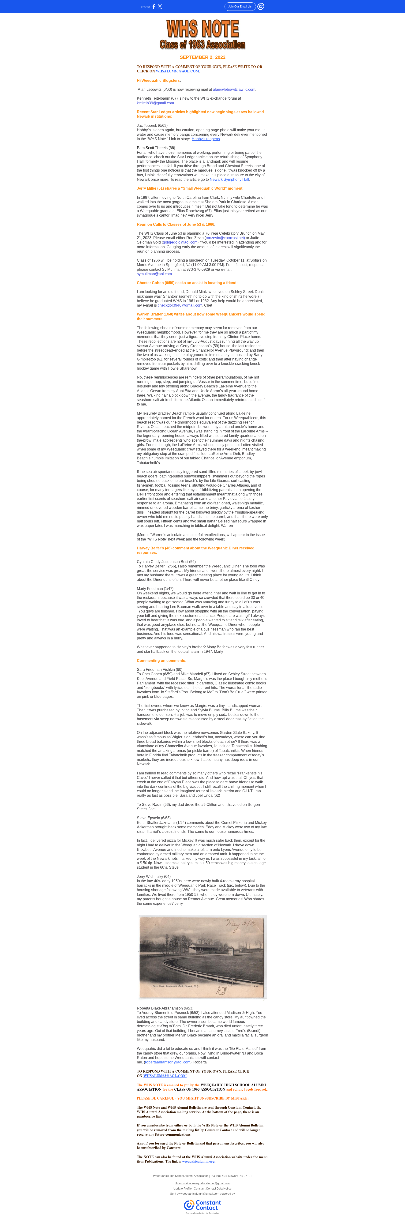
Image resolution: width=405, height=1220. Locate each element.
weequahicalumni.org (198, 1161)
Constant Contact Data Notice (213, 1188)
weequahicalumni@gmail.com (199, 1193)
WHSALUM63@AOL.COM (177, 71)
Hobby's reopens (206, 139)
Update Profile (182, 1188)
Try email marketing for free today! (203, 1213)
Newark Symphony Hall (229, 179)
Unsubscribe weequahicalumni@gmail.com (202, 1183)
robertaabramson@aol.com (167, 1062)
